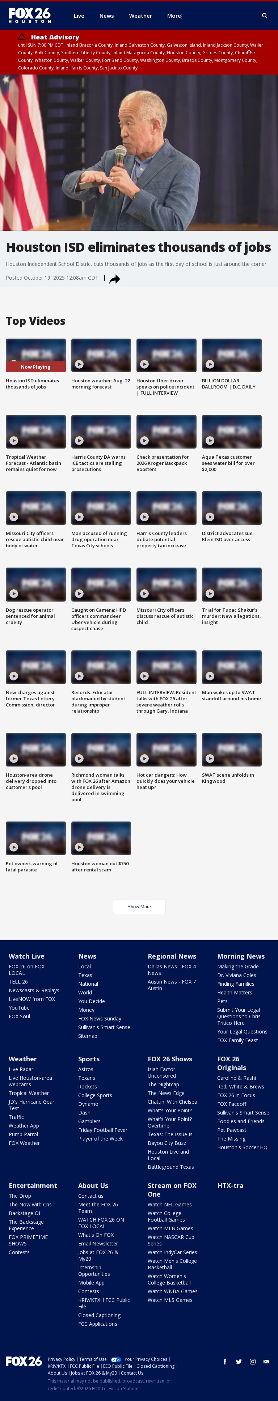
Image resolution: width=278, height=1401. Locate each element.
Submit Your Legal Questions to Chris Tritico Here (239, 1016)
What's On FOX (96, 1234)
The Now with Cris (30, 1204)
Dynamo (88, 1103)
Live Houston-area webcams (30, 1081)
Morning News (241, 956)
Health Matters (234, 992)
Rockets (87, 1086)
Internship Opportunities (94, 1270)
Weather (23, 1058)
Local (84, 966)
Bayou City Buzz (167, 1142)
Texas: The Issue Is (170, 1134)
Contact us (91, 1195)
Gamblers (89, 1121)
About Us (93, 1185)
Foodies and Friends (241, 1121)
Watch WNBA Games (173, 1291)
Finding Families (235, 983)
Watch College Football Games (166, 1216)
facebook (225, 1361)
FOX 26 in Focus (236, 1095)
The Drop (20, 1195)
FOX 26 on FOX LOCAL (27, 969)
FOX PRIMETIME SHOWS (28, 1240)
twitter (239, 1361)
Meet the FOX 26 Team (98, 1207)
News (87, 956)
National (88, 983)
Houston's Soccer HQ (242, 1147)
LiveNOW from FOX (32, 998)
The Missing (231, 1138)
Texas (85, 975)
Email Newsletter (98, 1243)
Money (86, 1009)
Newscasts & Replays (34, 990)
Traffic (16, 1116)
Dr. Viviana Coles (236, 975)
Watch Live (27, 956)
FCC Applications (97, 1323)
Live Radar (21, 1069)
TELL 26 (18, 981)
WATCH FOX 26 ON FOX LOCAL (101, 1223)
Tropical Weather (29, 1093)
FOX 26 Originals (231, 1063)
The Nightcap (163, 1084)
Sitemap (87, 1035)
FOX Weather (24, 1142)
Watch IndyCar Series (172, 1252)
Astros (85, 1069)
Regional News (172, 956)
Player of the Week (100, 1138)
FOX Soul (19, 1016)
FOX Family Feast (237, 1040)
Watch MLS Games (170, 1299)
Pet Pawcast (232, 1129)
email (266, 1361)
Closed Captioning (99, 1315)
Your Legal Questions (242, 1031)
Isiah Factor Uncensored (162, 1072)
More (174, 15)
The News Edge (166, 1093)
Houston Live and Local (168, 1155)
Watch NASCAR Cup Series (171, 1240)
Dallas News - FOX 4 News (172, 969)
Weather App (24, 1125)
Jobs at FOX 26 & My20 (98, 1255)
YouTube (19, 1007)
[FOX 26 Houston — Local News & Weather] (32, 15)
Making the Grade (238, 966)
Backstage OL (25, 1213)
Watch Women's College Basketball (169, 1279)
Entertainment (33, 1185)
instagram (252, 1361)
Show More (139, 906)
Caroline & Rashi (236, 1077)
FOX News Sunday (99, 1018)
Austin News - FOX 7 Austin (172, 985)
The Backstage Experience (26, 1225)
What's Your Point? (170, 1110)
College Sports (95, 1095)
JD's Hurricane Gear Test (31, 1105)
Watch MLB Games (170, 1228)
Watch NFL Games (170, 1204)
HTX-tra (230, 1185)
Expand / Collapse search (265, 16)
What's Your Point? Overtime (170, 1122)
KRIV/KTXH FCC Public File (104, 1303)
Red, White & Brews (240, 1086)
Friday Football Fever (102, 1129)
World (85, 992)
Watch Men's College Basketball (172, 1264)
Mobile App (91, 1282)
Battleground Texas (171, 1166)
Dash (84, 1112)
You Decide (91, 1001)
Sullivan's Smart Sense (104, 1027)
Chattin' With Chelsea (172, 1101)
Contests (19, 1252)
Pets (222, 1001)
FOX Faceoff (231, 1103)
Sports (89, 1058)
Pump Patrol (23, 1134)
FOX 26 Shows (170, 1058)
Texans (86, 1077)
